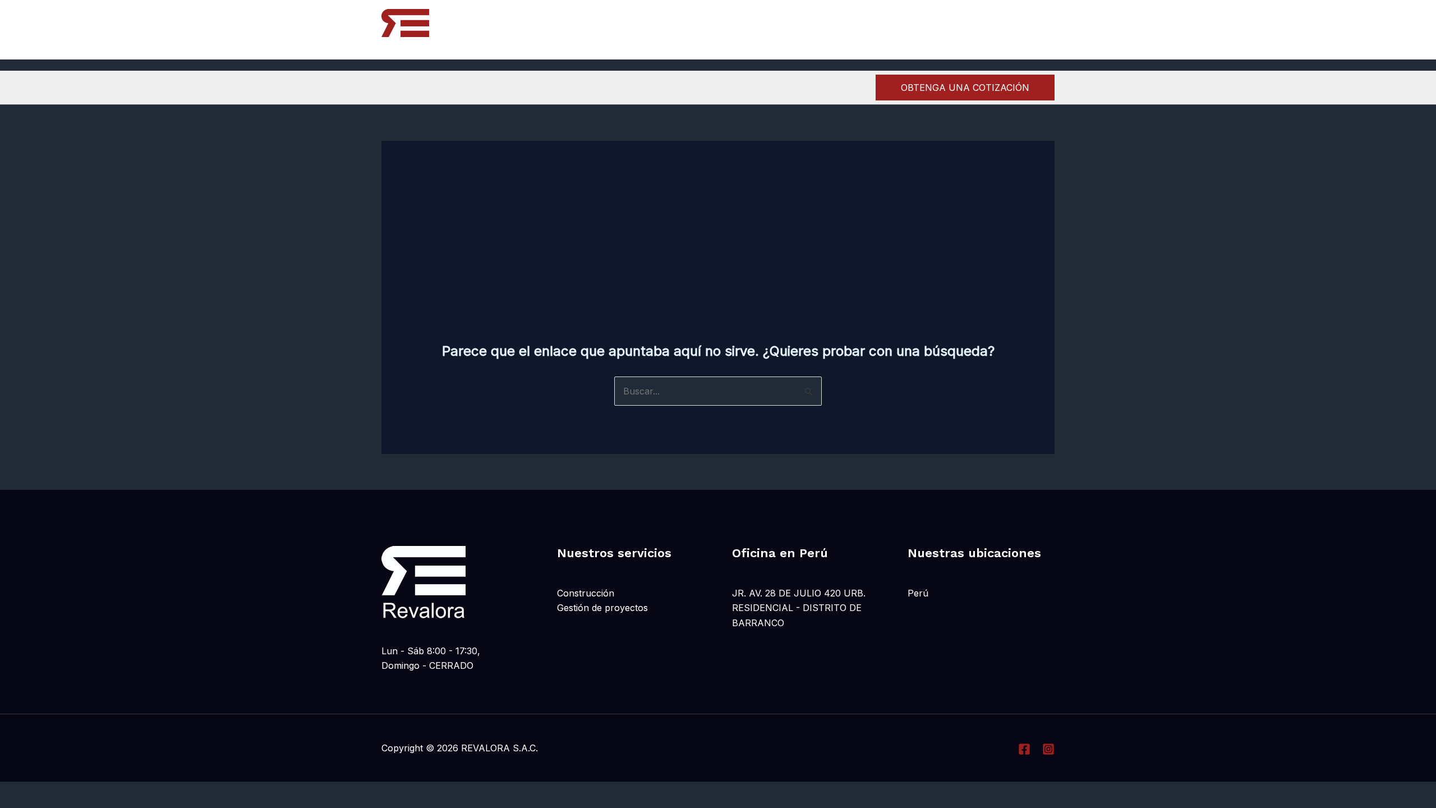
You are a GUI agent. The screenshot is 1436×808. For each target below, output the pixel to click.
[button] (965, 87)
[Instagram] (1023, 30)
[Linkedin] (1048, 30)
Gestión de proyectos (602, 607)
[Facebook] (998, 30)
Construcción (585, 593)
